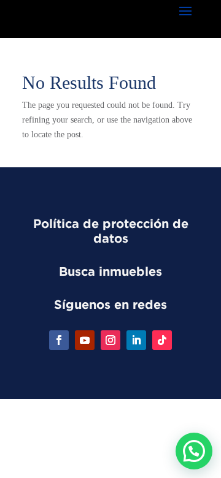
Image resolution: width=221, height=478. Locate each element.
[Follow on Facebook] (59, 340)
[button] (194, 451)
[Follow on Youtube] (85, 340)
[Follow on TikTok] (162, 340)
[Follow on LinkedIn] (136, 340)
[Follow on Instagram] (110, 340)
